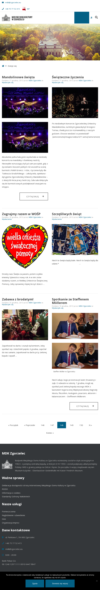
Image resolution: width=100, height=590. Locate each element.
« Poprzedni (29, 425)
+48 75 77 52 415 (12, 9)
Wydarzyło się (7, 82)
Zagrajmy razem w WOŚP (21, 214)
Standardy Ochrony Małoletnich (16, 496)
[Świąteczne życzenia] (75, 102)
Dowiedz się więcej (60, 583)
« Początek (13, 425)
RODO (5, 489)
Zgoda (34, 583)
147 (52, 425)
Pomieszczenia (8, 511)
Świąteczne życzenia (68, 77)
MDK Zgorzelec (35, 80)
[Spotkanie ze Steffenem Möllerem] (75, 326)
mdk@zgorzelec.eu (13, 2)
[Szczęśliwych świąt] (75, 239)
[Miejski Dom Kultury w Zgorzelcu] (17, 17)
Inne (4, 519)
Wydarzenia (7, 219)
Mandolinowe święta (18, 77)
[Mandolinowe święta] (25, 102)
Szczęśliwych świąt (67, 214)
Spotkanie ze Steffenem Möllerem (70, 301)
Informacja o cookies (11, 493)
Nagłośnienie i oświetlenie (13, 515)
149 (71, 425)
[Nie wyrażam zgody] (96, 581)
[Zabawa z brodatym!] (25, 324)
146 (42, 425)
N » (90, 425)
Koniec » (50, 433)
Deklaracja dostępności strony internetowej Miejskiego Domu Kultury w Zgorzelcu (38, 485)
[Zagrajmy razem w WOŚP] (25, 246)
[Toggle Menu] (82, 18)
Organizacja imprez (10, 522)
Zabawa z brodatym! (17, 299)
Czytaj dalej (37, 197)
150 (81, 425)
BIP (28, 9)
